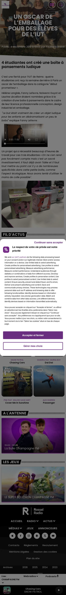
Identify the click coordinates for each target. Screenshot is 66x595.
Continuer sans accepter (48, 242)
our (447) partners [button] (19, 257)
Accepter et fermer (33, 335)
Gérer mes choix (33, 346)
